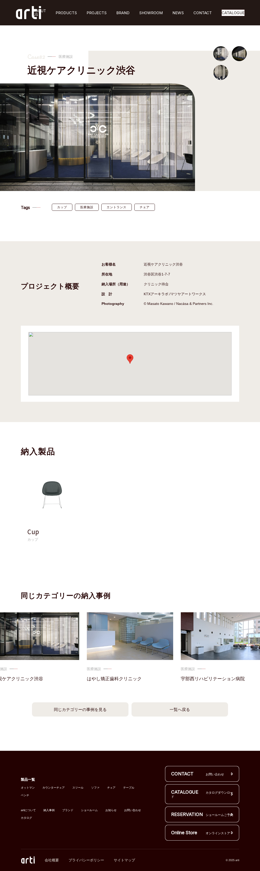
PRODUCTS (66, 13)
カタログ (26, 817)
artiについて (28, 810)
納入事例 (49, 810)
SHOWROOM (151, 13)
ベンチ (25, 795)
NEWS (178, 13)
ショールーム (89, 810)
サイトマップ (124, 860)
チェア (145, 207)
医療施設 (86, 207)
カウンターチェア (53, 787)
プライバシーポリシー (86, 860)
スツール (78, 787)
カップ (62, 207)
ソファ (95, 787)
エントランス (116, 207)
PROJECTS (97, 13)
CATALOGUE (233, 12)
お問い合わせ (132, 810)
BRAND (122, 13)
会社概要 (52, 860)
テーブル (128, 787)
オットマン (28, 787)
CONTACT (202, 13)
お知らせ (111, 810)
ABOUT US (39, 12)
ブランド (67, 810)
